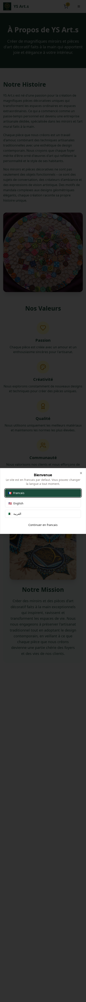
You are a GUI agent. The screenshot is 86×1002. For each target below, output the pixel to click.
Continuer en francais (43, 525)
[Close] (81, 473)
